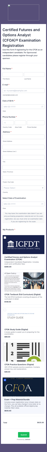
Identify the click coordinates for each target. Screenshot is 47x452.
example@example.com (10, 95)
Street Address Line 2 (9, 151)
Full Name (7, 68)
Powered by (23, 439)
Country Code (7, 127)
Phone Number (10, 117)
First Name (6, 79)
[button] (42, 106)
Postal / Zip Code (8, 182)
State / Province (8, 172)
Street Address (7, 141)
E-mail (6, 85)
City (4, 161)
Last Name (27, 79)
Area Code (18, 127)
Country (5, 192)
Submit (24, 435)
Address (7, 132)
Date (4, 111)
